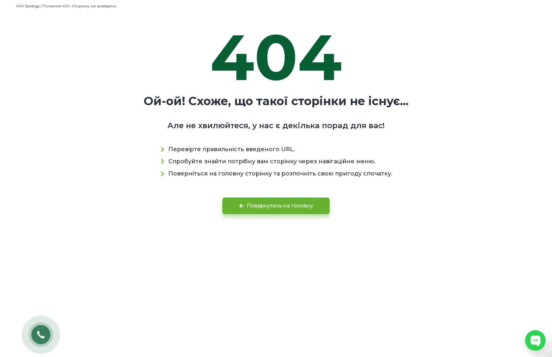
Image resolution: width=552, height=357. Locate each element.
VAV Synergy (28, 6)
